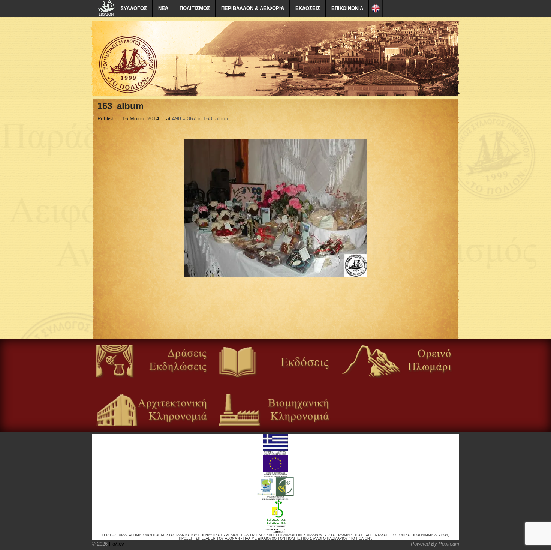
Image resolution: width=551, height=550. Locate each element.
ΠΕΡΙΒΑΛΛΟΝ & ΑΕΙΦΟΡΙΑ (252, 8)
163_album (216, 118)
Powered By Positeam (435, 544)
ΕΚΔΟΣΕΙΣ (307, 8)
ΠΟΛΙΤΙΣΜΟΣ (195, 8)
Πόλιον (116, 544)
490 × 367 (184, 118)
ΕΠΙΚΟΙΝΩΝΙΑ (347, 8)
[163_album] (275, 208)
